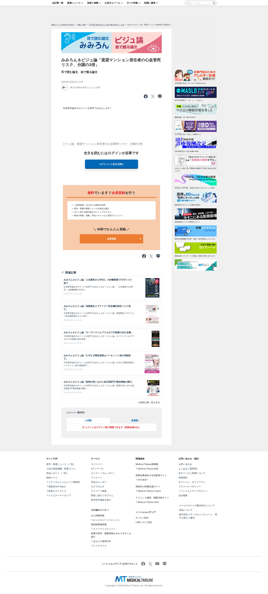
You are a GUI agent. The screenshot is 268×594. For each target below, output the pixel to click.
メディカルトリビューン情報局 (64, 482)
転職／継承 (149, 3)
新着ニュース (74, 3)
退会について (185, 510)
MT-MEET (143, 480)
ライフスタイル (99, 545)
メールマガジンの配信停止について (197, 505)
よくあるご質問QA (188, 469)
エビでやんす (97, 486)
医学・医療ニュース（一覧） (60, 464)
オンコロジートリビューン (106, 520)
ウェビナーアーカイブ (59, 495)
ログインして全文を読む (111, 164)
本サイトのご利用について (192, 473)
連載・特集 (81, 25)
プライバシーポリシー (190, 486)
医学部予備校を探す (101, 500)
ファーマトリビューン (104, 529)
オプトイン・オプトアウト (192, 482)
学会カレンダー (99, 482)
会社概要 (183, 495)
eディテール (97, 469)
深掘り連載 (92, 3)
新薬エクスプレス (57, 491)
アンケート (96, 477)
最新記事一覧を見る (150, 402)
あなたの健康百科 (102, 541)
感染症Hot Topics (57, 486)
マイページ (96, 464)
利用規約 (183, 477)
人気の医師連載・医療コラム (60, 469)
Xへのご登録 (142, 518)
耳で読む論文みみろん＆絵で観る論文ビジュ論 (106, 25)
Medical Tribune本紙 (148, 469)
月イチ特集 (132, 3)
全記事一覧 (57, 3)
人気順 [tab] (88, 420)
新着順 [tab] (134, 420)
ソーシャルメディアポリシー (193, 491)
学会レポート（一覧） (57, 473)
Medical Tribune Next (148, 502)
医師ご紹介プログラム (102, 495)
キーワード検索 (99, 491)
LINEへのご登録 (144, 522)
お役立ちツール (112, 3)
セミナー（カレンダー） (103, 473)
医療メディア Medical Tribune (62, 25)
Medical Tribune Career (149, 491)
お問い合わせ (185, 464)
